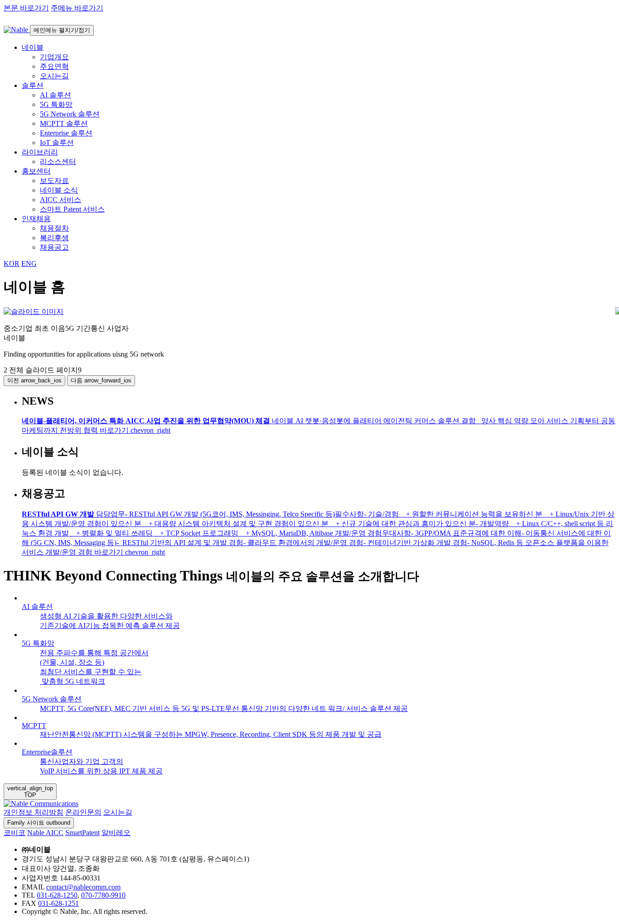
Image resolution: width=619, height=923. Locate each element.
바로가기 (135, 430)
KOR (11, 263)
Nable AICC (45, 832)
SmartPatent (82, 832)
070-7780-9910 (103, 895)
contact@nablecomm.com (83, 887)
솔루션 (33, 85)
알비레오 (116, 832)
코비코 (14, 832)
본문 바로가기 (26, 8)
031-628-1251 (58, 903)
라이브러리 (40, 152)
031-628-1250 (57, 895)
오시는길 (117, 812)
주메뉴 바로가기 (77, 8)
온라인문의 (83, 812)
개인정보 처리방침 (33, 812)
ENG (29, 263)
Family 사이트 (38, 822)
